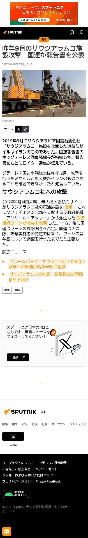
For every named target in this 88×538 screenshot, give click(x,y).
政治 (25, 424)
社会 (44, 424)
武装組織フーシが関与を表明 (43, 220)
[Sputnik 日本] (13, 34)
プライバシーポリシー (18, 481)
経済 (34, 424)
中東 (7, 290)
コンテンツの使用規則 (51, 463)
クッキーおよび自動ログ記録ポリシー (29, 475)
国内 (15, 424)
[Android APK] (16, 494)
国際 (18, 290)
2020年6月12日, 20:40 (18, 64)
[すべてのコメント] (6, 531)
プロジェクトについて (18, 463)
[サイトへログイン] (72, 32)
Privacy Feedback (48, 481)
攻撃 (68, 207)
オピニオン (58, 424)
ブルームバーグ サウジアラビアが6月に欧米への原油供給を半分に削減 (47, 264)
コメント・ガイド (45, 469)
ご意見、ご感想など (16, 469)
